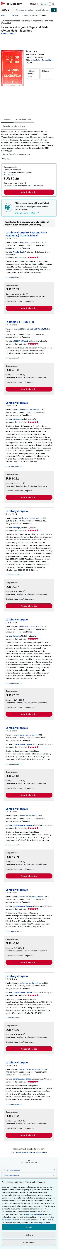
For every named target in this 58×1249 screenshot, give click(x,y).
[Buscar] (54, 10)
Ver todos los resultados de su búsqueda (29, 1152)
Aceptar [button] (29, 1227)
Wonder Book (18, 252)
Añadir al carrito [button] (29, 192)
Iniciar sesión (44, 4)
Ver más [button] (7, 159)
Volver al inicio (29, 1162)
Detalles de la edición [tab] (14, 126)
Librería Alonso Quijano (22, 744)
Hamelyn (16, 419)
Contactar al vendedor (14, 277)
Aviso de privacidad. (42, 1222)
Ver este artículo (10, 175)
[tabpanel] (27, 145)
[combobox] (32, 10)
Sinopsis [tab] (7, 119)
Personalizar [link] (29, 1242)
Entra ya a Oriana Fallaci (25, 213)
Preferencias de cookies (33, 1214)
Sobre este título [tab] (24, 119)
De (31, 73)
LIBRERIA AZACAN (20, 341)
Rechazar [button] (29, 1235)
